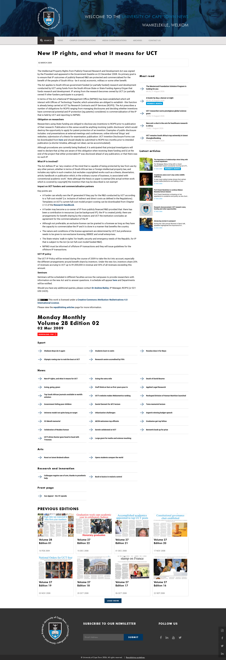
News (60, 40)
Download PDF (47, 334)
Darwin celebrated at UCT (105, 430)
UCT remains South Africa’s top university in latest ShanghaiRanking (167, 136)
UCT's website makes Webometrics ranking (113, 396)
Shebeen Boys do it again (54, 351)
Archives (137, 40)
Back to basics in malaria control (108, 477)
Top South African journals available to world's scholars (63, 395)
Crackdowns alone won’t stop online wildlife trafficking (169, 176)
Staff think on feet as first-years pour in (111, 387)
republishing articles (63, 307)
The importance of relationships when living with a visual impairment (171, 160)
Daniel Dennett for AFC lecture (107, 404)
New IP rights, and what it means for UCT (61, 379)
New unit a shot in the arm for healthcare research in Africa (167, 124)
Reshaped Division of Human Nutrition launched (166, 396)
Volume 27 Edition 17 (122, 584)
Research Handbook (64, 205)
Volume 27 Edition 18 (83, 584)
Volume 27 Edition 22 (83, 541)
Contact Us (155, 40)
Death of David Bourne (155, 379)
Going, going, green (52, 387)
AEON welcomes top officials (107, 421)
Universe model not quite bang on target (60, 413)
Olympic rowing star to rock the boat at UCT (62, 359)
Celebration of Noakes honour (56, 430)
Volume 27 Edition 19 (45, 584)
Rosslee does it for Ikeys (156, 351)
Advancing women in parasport (165, 221)
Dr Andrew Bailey (100, 288)
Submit (133, 637)
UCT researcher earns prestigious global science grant (166, 112)
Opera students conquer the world (109, 457)
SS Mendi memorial (52, 421)
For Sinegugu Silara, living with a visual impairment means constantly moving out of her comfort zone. (171, 165)
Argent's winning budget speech (159, 413)
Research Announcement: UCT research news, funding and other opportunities (170, 208)
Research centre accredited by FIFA (109, 359)
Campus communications (83, 40)
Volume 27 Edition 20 (160, 541)
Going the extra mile (103, 379)
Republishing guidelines (135, 657)
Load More (113, 601)
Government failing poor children (58, 404)
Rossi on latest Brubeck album (56, 457)
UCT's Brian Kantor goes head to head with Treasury (61, 438)
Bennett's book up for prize (157, 430)
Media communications (114, 40)
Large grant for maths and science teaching (113, 438)
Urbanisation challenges (105, 413)
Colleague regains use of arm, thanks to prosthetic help (65, 476)
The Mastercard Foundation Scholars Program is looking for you (166, 87)
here (61, 140)
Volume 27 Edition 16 (160, 584)
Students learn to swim (104, 351)
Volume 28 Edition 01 (45, 541)
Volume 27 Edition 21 (122, 541)
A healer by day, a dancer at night (159, 98)
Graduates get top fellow (156, 421)
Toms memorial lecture (155, 404)
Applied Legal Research (156, 387)
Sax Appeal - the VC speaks (55, 496)
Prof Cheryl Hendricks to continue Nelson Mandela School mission (168, 191)
